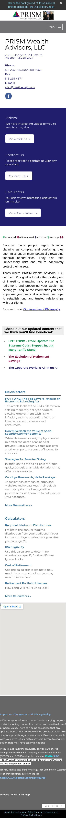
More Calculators (18, 596)
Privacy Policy (8, 794)
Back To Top (52, 806)
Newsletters (15, 392)
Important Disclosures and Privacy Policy (25, 714)
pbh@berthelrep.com (20, 87)
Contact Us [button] (17, 176)
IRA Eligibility (14, 547)
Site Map (24, 794)
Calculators (15, 518)
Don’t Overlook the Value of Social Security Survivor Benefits (28, 432)
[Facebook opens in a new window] (8, 96)
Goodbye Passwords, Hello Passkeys (30, 477)
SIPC (56, 756)
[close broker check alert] (61, 3)
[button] (55, 27)
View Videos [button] (18, 139)
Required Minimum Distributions (28, 525)
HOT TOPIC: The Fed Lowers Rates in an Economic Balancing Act (32, 400)
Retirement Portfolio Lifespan (26, 583)
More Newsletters (18, 505)
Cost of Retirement (18, 565)
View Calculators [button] (21, 213)
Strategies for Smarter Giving (25, 459)
